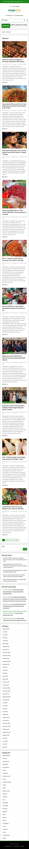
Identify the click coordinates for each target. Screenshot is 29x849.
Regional (5, 811)
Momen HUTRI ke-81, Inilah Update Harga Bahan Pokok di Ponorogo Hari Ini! (13, 308)
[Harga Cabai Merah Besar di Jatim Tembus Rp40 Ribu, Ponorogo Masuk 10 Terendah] (14, 194)
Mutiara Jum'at (6, 791)
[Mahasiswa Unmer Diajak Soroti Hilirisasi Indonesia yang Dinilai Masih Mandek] (14, 346)
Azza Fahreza (6, 64)
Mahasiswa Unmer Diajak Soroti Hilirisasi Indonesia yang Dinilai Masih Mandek (13, 358)
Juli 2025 (5, 667)
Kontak (22, 846)
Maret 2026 (5, 643)
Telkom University (7, 618)
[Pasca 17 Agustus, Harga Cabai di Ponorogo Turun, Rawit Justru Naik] (14, 248)
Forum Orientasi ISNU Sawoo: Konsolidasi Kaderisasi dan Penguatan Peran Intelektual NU (14, 606)
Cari (3, 546)
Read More (4, 82)
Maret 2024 (5, 714)
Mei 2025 (5, 673)
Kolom (4, 779)
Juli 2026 (5, 632)
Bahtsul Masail (6, 755)
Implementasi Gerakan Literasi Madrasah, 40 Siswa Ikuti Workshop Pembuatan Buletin (13, 591)
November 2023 (6, 726)
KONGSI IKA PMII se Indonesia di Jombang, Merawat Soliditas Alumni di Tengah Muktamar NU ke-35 (15, 559)
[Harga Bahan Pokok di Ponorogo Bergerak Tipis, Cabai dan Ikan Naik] (14, 496)
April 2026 (5, 640)
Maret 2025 (5, 679)
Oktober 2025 (6, 658)
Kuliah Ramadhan (7, 782)
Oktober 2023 (6, 729)
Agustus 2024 (6, 699)
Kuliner (4, 785)
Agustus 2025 (6, 664)
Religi (4, 814)
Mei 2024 (5, 708)
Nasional (11, 352)
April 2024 (5, 711)
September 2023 (6, 732)
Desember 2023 (6, 723)
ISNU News (5, 764)
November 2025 (6, 655)
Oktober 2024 (6, 694)
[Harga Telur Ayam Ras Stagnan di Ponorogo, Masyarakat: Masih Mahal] (14, 49)
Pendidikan (11, 402)
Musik (4, 788)
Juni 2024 (5, 705)
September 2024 (6, 696)
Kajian (4, 770)
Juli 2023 (5, 738)
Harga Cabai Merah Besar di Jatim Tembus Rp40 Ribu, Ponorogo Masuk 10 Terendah (14, 212)
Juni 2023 (5, 741)
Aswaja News (17, 846)
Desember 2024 (6, 688)
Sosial (4, 826)
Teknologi (5, 829)
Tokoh (4, 832)
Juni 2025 (5, 670)
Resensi (5, 817)
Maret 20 (5, 747)
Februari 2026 (6, 646)
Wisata (4, 838)
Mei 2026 (5, 637)
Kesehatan (5, 773)
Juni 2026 (5, 635)
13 (15, 540)
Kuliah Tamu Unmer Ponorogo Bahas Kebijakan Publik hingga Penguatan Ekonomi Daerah (13, 407)
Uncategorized (6, 835)
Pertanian (5, 808)
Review (4, 820)
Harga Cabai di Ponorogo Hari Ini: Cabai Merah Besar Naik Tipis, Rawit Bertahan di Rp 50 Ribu (14, 106)
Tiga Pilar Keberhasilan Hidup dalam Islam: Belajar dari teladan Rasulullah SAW (13, 1)
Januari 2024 (6, 720)
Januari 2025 (6, 685)
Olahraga (5, 797)
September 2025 (6, 661)
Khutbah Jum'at (6, 776)
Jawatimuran (6, 767)
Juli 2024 (5, 702)
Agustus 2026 (6, 629)
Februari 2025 (6, 682)
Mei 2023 (5, 744)
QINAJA (5, 604)
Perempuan (5, 805)
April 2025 (5, 676)
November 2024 (6, 691)
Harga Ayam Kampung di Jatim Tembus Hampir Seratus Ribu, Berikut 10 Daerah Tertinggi (14, 152)
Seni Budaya (6, 823)
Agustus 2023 (6, 735)
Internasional (6, 761)
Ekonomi (5, 56)
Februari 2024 (6, 717)
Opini (4, 799)
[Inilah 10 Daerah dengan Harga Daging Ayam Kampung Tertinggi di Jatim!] (14, 447)
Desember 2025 (6, 652)
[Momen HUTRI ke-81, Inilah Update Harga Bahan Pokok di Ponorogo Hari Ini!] (14, 296)
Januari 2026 (6, 649)
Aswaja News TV (9, 846)
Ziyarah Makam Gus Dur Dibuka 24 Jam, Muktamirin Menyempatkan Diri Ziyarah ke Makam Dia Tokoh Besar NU (15, 566)
